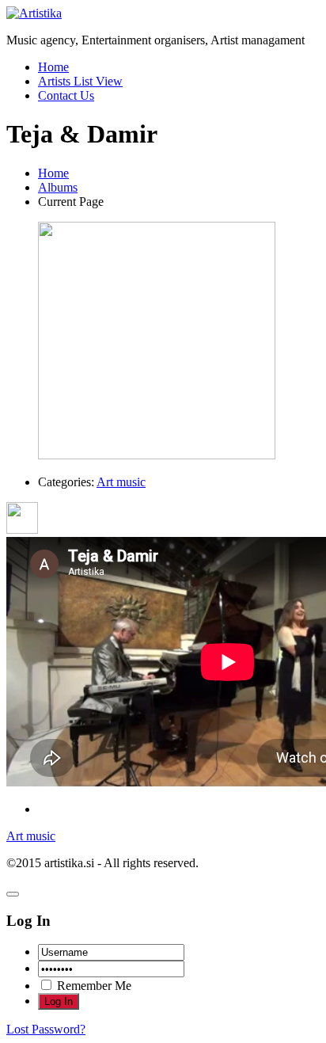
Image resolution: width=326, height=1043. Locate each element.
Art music (121, 482)
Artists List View (80, 81)
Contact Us (66, 95)
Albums (58, 187)
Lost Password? (45, 1029)
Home (53, 67)
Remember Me (92, 985)
